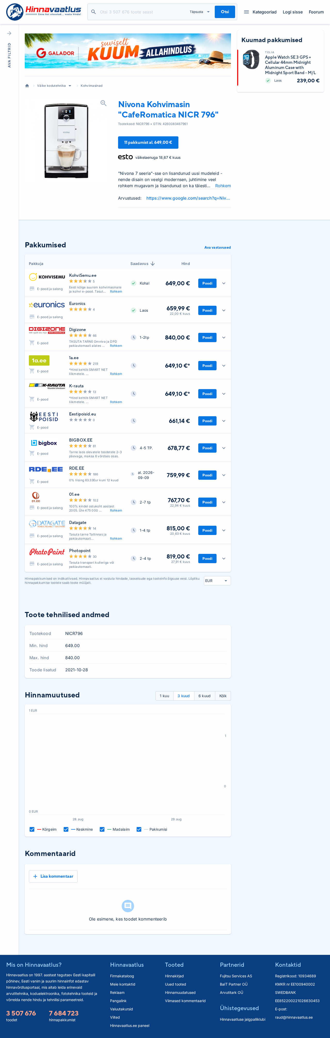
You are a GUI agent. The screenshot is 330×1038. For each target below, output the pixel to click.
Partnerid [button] (232, 964)
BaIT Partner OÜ (234, 984)
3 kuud (184, 696)
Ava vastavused (217, 247)
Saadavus (139, 263)
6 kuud (205, 696)
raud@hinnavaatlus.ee (294, 1017)
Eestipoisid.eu (82, 414)
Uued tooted (175, 984)
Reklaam (117, 992)
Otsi (93, 12)
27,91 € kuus (180, 562)
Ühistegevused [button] (239, 1008)
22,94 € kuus (180, 505)
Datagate (77, 522)
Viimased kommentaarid (185, 1000)
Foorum (316, 11)
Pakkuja (36, 263)
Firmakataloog (122, 976)
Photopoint (80, 550)
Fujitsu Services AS (236, 976)
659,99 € (178, 308)
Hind (186, 263)
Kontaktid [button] (288, 964)
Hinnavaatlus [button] (127, 964)
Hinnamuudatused (180, 992)
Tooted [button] (174, 964)
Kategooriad (265, 11)
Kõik (223, 696)
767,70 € (179, 500)
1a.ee (74, 357)
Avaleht (27, 86)
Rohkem (223, 185)
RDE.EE (76, 468)
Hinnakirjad (174, 976)
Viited (115, 1017)
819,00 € (178, 556)
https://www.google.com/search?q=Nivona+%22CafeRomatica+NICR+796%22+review (188, 198)
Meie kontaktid (122, 984)
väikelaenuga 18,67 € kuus (157, 157)
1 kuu (164, 696)
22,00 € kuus (180, 314)
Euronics (77, 303)
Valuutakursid (121, 1009)
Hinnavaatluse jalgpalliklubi (242, 1019)
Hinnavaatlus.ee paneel (129, 1025)
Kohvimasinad (91, 86)
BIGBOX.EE (80, 440)
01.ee (74, 494)
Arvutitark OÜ (231, 992)
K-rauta (76, 385)
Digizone (77, 329)
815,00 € (178, 528)
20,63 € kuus (180, 534)
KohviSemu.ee (82, 275)
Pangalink (118, 1000)
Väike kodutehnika (51, 86)
